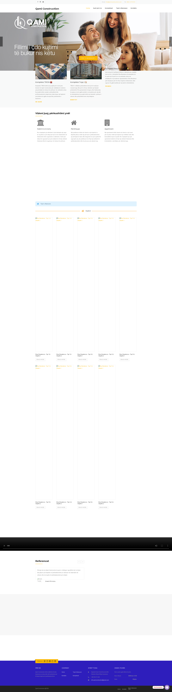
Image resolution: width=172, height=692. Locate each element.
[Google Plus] (53, 661)
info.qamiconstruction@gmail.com (100, 680)
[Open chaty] (167, 687)
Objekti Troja (81, 526)
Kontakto (134, 8)
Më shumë (38, 102)
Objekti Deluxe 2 (61, 526)
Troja (129, 689)
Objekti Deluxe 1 (40, 526)
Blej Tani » (40, 53)
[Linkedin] (50, 661)
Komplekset (109, 8)
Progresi (108, 86)
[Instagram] (40, 2)
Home (88, 8)
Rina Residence (124, 526)
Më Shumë (41, 179)
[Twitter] (45, 661)
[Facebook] (37, 2)
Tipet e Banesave (121, 8)
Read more (40, 359)
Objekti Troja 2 (103, 526)
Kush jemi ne (97, 8)
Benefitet (73, 100)
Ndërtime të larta (44, 129)
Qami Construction (47, 8)
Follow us (39, 661)
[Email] (43, 2)
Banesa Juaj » (57, 53)
